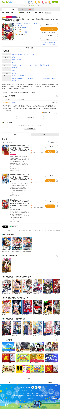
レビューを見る (29, 117)
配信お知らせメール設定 (49, 45)
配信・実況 (42, 65)
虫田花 (23, 335)
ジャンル (47, 12)
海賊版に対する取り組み (38, 395)
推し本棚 (50, 35)
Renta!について (11, 391)
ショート (27, 9)
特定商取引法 (15, 395)
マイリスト (50, 39)
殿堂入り (14, 70)
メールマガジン (49, 391)
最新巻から (9, 142)
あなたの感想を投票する (29, 128)
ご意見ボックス (41, 391)
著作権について (22, 395)
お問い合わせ (26, 391)
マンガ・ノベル (9, 9)
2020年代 (14, 67)
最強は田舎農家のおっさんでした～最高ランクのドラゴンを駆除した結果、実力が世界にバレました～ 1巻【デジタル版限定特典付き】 (19, 148)
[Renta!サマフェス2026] (10, 2)
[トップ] (5, 2)
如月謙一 (20, 25)
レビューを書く (21, 34)
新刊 (10, 382)
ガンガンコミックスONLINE (19, 75)
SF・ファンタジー (22, 65)
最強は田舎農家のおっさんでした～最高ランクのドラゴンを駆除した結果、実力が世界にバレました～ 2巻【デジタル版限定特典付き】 (19, 178)
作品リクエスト (33, 391)
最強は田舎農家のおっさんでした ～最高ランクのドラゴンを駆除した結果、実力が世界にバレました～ (34, 79)
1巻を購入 (49, 29)
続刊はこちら (29, 48)
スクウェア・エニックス (18, 59)
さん (14, 102)
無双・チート (49, 65)
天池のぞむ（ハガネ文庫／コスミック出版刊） (26, 24)
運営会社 (46, 395)
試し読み (52, 146)
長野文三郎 (14, 335)
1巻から (3, 142)
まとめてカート (53, 142)
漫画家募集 (29, 395)
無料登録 (56, 2)
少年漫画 (23, 27)
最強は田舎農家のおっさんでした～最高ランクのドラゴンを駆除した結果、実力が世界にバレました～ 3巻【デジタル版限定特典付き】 (19, 203)
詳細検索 (50, 382)
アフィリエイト (22, 393)
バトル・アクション (33, 65)
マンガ (13, 62)
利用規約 (28, 393)
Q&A (21, 391)
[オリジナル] (22, 12)
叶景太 (3, 335)
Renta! (3, 230)
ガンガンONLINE (16, 73)
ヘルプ (17, 391)
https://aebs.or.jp (13, 406)
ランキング (30, 382)
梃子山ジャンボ (36, 335)
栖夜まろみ (45, 335)
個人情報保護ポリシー (36, 393)
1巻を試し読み (49, 24)
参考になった (46, 112)
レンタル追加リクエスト (49, 42)
